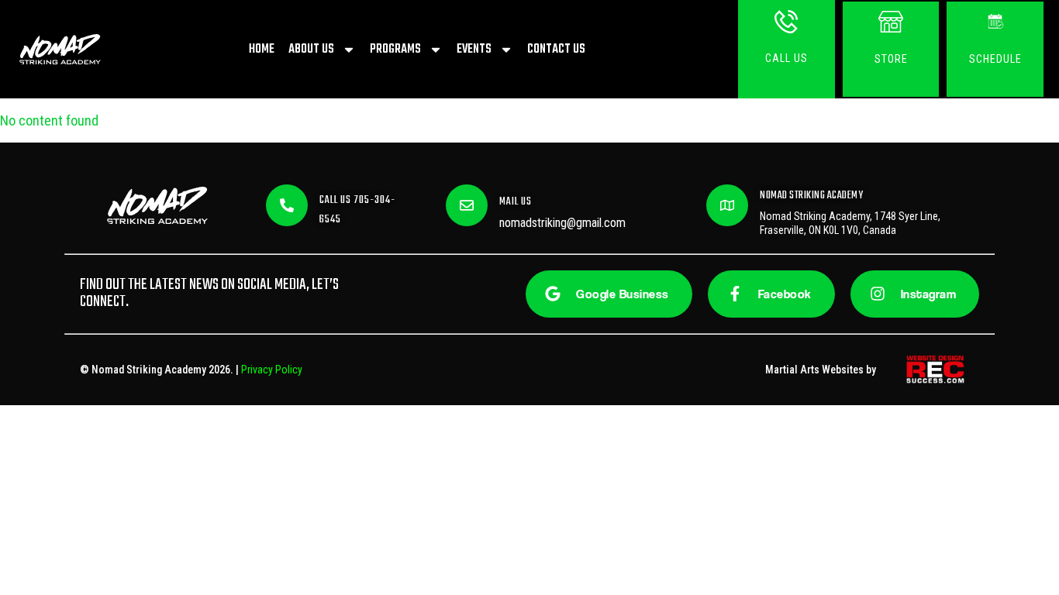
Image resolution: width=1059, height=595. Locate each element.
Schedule (995, 59)
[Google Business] (552, 293)
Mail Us (515, 202)
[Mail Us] (467, 205)
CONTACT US (556, 50)
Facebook (785, 294)
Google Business (622, 294)
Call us (786, 58)
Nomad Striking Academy (811, 196)
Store (891, 59)
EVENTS (474, 50)
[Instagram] (877, 293)
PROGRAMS (395, 50)
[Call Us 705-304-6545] (287, 205)
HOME (261, 50)
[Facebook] (734, 293)
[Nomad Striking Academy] (727, 205)
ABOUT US (311, 50)
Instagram (929, 294)
